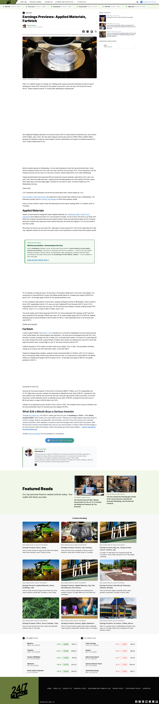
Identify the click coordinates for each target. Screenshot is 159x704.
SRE (87, 652)
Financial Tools (80, 688)
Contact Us (67, 688)
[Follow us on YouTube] (146, 702)
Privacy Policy (118, 688)
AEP (87, 665)
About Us (57, 688)
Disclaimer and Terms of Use (99, 688)
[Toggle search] (137, 1)
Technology (48, 2)
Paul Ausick (32, 25)
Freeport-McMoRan (33, 657)
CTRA (87, 645)
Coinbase (30, 650)
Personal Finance (36, 2)
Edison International (92, 657)
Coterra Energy (91, 643)
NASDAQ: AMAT (74, 214)
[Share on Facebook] (83, 32)
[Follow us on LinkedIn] (143, 702)
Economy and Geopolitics (64, 2)
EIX (86, 658)
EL (27, 672)
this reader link (34, 415)
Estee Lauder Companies (35, 670)
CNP (87, 672)
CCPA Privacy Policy (133, 688)
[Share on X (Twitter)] (88, 32)
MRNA (29, 645)
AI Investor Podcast (149, 2)
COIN (28, 652)
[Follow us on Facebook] (136, 702)
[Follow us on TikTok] (153, 702)
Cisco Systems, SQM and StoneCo (34, 197)
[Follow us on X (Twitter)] (140, 702)
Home (49, 688)
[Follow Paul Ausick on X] (36, 465)
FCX (28, 658)
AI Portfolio (81, 2)
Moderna (30, 643)
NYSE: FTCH (47, 333)
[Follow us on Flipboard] (92, 32)
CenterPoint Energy (92, 670)
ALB (28, 665)
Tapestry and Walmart (48, 199)
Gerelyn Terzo (111, 494)
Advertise (146, 688)
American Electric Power (94, 664)
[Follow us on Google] (96, 32)
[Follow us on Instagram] (150, 702)
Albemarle (30, 664)
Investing (23, 2)
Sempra (88, 650)
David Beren (77, 497)
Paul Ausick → (40, 451)
